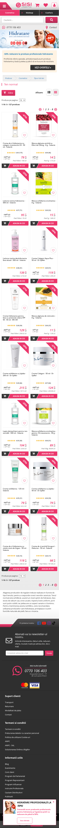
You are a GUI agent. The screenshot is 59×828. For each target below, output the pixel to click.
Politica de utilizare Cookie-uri (17, 737)
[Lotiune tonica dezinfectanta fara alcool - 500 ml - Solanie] (15, 256)
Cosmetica (9, 12)
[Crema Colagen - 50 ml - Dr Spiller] (44, 371)
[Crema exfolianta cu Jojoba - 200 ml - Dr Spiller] (15, 371)
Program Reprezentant (14, 780)
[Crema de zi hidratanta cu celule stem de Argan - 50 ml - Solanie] (15, 544)
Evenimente (10, 768)
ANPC (7, 741)
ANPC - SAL (9, 745)
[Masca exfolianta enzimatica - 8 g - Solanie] (44, 198)
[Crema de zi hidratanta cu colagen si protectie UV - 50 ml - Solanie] (15, 141)
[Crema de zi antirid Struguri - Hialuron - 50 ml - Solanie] (44, 544)
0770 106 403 (36, 670)
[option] (29, 39)
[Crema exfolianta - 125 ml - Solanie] (15, 486)
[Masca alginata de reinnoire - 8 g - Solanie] (44, 313)
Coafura (49, 12)
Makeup (29, 12)
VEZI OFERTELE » (43, 67)
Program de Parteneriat (15, 776)
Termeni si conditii (12, 729)
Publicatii (9, 796)
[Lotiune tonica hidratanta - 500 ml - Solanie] (15, 198)
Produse (8, 78)
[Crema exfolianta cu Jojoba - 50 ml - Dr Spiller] (44, 486)
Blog (7, 764)
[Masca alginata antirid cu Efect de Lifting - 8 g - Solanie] (44, 141)
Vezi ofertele (24, 820)
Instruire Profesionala (14, 788)
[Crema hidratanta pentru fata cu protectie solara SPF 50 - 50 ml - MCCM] (15, 313)
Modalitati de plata (13, 710)
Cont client (9, 772)
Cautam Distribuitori (13, 792)
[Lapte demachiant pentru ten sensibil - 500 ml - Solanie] (15, 429)
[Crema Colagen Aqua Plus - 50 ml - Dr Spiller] (44, 256)
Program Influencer (13, 784)
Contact (53, 27)
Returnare (9, 706)
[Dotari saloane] (24, 5)
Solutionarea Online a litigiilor (17, 749)
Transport (9, 702)
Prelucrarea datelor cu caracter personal (22, 733)
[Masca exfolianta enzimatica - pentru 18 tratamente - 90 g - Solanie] (44, 429)
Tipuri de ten (39, 78)
